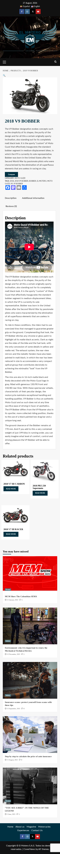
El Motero (41, 181)
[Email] (19, 187)
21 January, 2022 (12, 600)
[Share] (24, 187)
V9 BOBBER (18, 184)
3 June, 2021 (11, 814)
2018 (12, 181)
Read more (11, 489)
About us (19, 827)
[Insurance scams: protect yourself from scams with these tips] (30, 680)
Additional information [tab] (33, 198)
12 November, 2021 (13, 654)
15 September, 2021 (13, 708)
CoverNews (29, 849)
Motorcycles (44, 827)
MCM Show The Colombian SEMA (21, 596)
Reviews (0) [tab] (11, 206)
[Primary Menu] (5, 61)
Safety (8, 641)
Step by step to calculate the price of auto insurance (28, 756)
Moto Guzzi (20, 178)
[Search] (55, 61)
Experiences (23, 830)
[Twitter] (32, 11)
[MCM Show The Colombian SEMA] (30, 574)
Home (10, 827)
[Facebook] (21, 11)
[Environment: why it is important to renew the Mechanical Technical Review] (30, 626)
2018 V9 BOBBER (21, 181)
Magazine (31, 827)
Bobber (32, 181)
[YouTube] (38, 11)
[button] (4, 75)
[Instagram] (27, 11)
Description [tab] (10, 198)
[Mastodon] (13, 187)
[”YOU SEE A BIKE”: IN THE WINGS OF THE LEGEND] (30, 786)
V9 (12, 184)
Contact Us (37, 830)
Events (8, 589)
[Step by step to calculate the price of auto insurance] (30, 734)
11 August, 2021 (12, 760)
